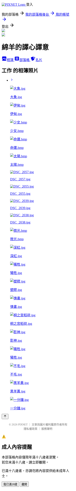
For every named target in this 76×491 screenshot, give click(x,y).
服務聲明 (46, 428)
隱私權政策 (30, 428)
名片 (38, 60)
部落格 (24, 60)
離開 (24, 484)
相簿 (10, 60)
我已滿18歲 (10, 484)
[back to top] (5, 416)
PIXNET (23, 424)
